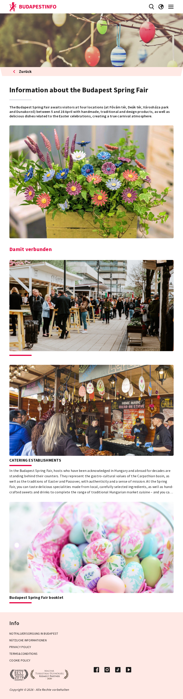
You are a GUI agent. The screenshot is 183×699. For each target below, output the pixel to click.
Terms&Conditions (23, 654)
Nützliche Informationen (28, 640)
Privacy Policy (20, 647)
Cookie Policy (19, 660)
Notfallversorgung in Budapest (33, 633)
